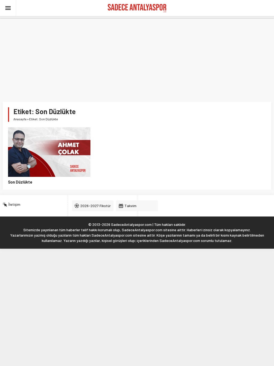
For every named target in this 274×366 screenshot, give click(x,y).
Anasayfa (19, 119)
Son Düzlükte (20, 182)
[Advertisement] (137, 56)
